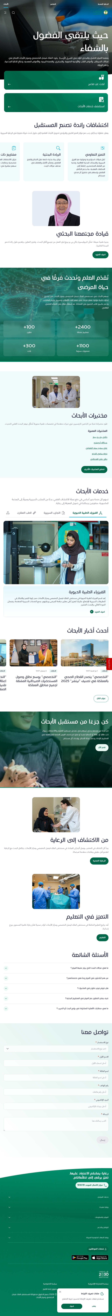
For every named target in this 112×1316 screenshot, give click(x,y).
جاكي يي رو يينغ (100, 437)
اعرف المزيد (100, 254)
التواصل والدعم (103, 1227)
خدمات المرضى (103, 1197)
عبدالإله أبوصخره (100, 442)
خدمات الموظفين (96, 1249)
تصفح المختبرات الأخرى (94, 469)
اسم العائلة (104, 1071)
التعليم (53, 4)
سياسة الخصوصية (50, 1284)
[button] (87, 513)
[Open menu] (5, 12)
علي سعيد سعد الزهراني (96, 448)
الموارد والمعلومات (101, 1217)
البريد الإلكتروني (102, 1100)
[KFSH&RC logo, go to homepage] (100, 14)
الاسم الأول (104, 1056)
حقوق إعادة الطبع (50, 1289)
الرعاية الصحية (103, 4)
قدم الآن (102, 747)
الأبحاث (6, 4)
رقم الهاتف (104, 1085)
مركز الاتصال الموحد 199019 (90, 1185)
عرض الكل (101, 698)
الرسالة (105, 1114)
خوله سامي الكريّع (99, 453)
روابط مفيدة (103, 1207)
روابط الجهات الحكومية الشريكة (97, 1237)
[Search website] (13, 13)
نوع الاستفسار (102, 1042)
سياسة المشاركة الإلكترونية (98, 1284)
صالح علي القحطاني (98, 459)
